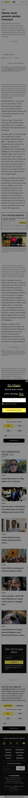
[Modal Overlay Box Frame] (14, 399)
